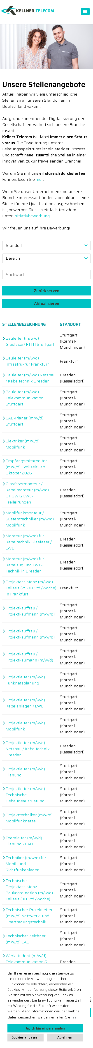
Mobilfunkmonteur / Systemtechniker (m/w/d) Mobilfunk (30, 519)
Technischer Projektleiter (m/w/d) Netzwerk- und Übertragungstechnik (29, 916)
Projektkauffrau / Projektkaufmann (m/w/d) (30, 611)
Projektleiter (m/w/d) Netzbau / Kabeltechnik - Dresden (29, 749)
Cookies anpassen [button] (26, 1037)
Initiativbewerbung (32, 216)
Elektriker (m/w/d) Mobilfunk (23, 444)
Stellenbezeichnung (24, 324)
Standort (70, 324)
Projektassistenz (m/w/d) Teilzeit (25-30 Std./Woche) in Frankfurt (31, 588)
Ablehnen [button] (64, 1037)
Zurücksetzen (46, 291)
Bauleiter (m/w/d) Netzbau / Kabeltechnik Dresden (31, 378)
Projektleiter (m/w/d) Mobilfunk (25, 726)
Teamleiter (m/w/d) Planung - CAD (24, 841)
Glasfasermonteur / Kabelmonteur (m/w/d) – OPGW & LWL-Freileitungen (28, 493)
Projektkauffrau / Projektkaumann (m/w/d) (29, 657)
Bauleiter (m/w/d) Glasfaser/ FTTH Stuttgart (30, 341)
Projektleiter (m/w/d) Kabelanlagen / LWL (25, 703)
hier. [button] (75, 1017)
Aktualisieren (46, 303)
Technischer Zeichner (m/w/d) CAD (26, 939)
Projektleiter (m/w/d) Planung (25, 772)
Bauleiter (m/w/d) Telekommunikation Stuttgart (25, 398)
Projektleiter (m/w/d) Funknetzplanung (25, 680)
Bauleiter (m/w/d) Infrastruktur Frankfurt (27, 361)
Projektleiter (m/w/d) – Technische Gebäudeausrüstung (27, 795)
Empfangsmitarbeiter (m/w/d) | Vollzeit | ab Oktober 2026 (26, 467)
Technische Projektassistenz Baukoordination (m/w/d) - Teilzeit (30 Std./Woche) (30, 890)
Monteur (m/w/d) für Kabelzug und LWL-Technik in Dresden (25, 565)
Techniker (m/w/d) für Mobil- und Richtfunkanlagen (26, 864)
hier (39, 179)
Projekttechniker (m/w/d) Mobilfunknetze (29, 818)
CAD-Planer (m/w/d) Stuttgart (24, 421)
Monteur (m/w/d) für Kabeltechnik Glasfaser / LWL (29, 542)
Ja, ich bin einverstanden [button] (45, 1028)
